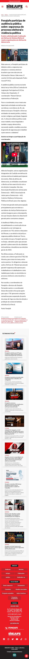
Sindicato (7, 569)
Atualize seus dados (21, 589)
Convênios (8, 589)
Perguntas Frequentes (14, 598)
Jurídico (8, 577)
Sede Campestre (8, 585)
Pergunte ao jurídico (8, 593)
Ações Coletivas (21, 593)
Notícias (6, 14)
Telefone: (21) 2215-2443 (14, 1)
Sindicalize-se (21, 577)
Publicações (21, 573)
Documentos (21, 585)
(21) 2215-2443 (15, 606)
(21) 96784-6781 (14, 623)
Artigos (8, 573)
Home (2, 14)
